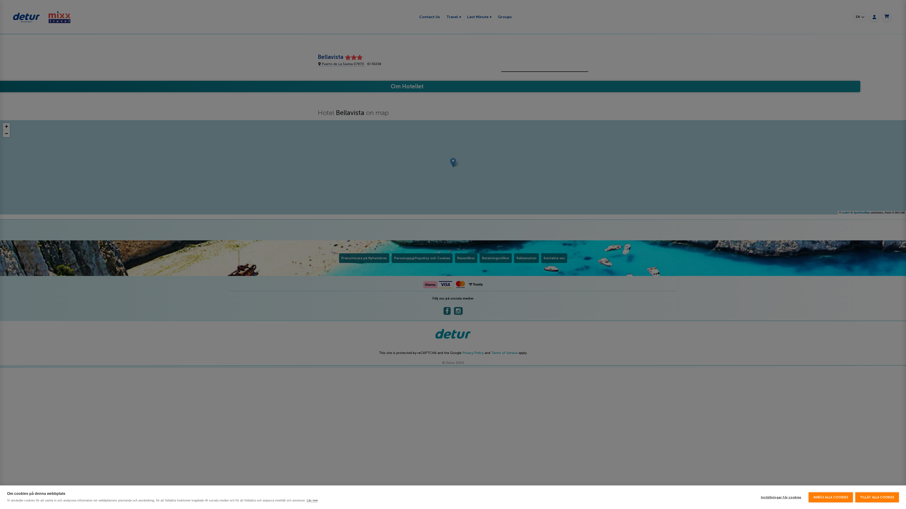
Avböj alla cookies (830, 497)
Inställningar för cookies (781, 497)
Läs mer (312, 500)
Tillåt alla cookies (877, 497)
